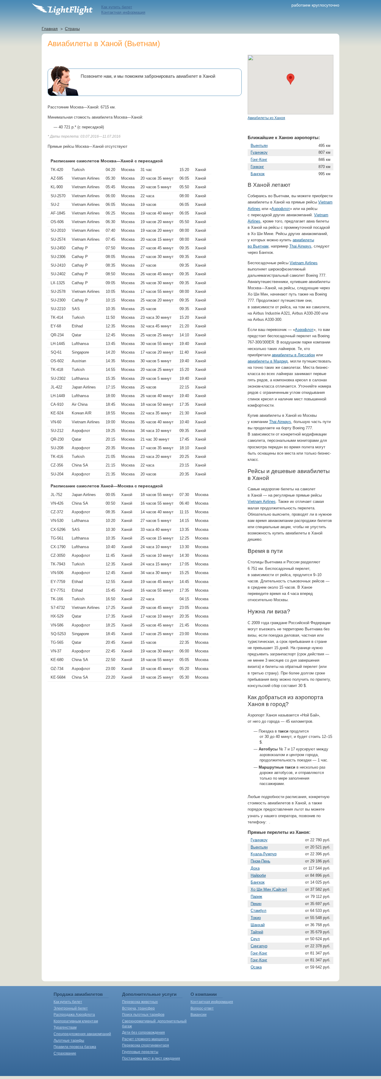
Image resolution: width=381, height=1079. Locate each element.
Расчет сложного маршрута (145, 1039)
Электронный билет (71, 1008)
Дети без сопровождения (143, 1032)
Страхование (65, 1053)
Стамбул (258, 910)
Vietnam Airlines (304, 263)
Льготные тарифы (69, 1040)
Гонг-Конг (259, 159)
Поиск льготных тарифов (143, 1015)
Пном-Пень (260, 861)
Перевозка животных (140, 1002)
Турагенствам (65, 1027)
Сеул (255, 939)
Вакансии (198, 1015)
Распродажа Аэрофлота (74, 1015)
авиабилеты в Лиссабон (293, 355)
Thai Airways (300, 246)
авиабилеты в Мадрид (268, 361)
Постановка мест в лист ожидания (151, 1058)
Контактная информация (123, 12)
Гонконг (257, 166)
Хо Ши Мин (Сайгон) (269, 889)
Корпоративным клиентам (76, 1021)
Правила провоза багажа (75, 1047)
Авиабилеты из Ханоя (266, 118)
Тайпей (257, 932)
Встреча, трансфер (138, 1008)
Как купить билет (116, 7)
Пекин (256, 903)
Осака (256, 967)
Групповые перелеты (140, 1052)
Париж (256, 896)
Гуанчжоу (259, 152)
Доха (255, 868)
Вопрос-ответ (202, 1008)
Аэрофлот (280, 208)
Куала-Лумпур (264, 854)
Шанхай (258, 925)
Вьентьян (259, 145)
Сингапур (259, 946)
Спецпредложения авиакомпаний (82, 1034)
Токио (256, 917)
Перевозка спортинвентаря (145, 1045)
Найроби (258, 875)
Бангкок (258, 174)
